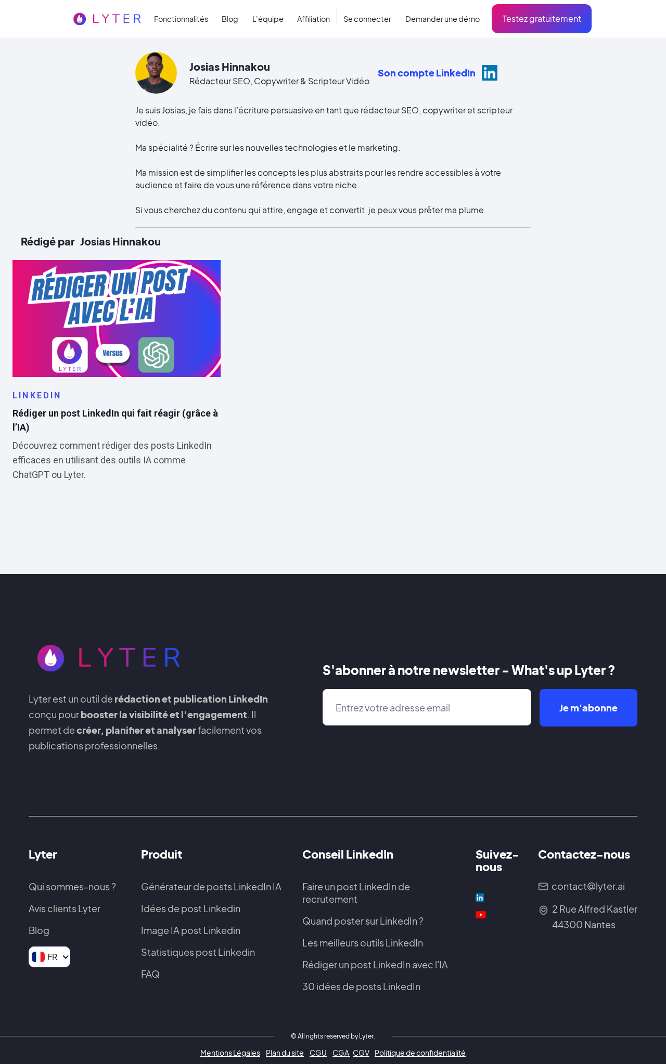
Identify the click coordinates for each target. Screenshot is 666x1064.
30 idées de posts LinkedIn (361, 986)
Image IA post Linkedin (190, 930)
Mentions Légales (230, 1052)
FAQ (150, 974)
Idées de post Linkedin (190, 908)
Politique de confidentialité (420, 1052)
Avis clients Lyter (64, 908)
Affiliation (313, 18)
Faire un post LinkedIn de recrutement (356, 892)
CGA (341, 1052)
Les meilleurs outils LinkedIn (362, 943)
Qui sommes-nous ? (72, 886)
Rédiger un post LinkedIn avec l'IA (375, 964)
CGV (361, 1052)
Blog (230, 18)
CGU (318, 1052)
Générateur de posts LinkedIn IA (211, 886)
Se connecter (367, 18)
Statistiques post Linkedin (198, 952)
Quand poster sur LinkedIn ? (363, 921)
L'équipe (268, 18)
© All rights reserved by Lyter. (333, 1036)
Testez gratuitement (542, 18)
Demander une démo (442, 18)
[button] (181, 19)
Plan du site (285, 1052)
